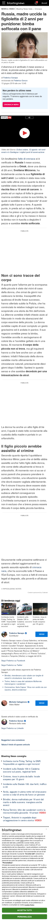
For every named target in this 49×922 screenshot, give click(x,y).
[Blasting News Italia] (15, 3)
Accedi (44, 3)
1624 (22, 840)
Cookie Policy (29, 905)
